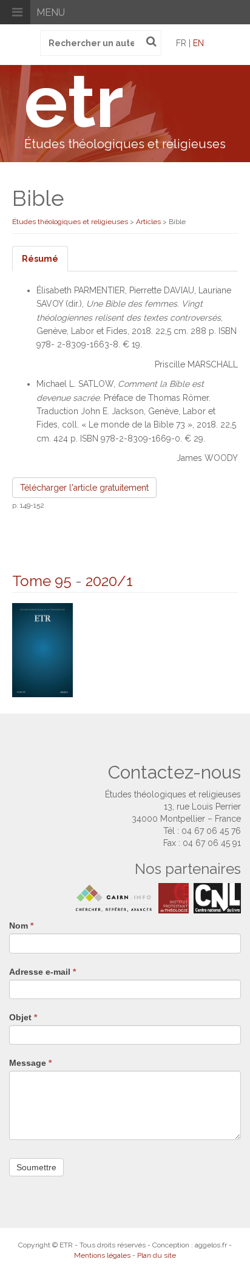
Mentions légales (102, 1255)
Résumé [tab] (40, 259)
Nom (21, 925)
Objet (23, 1017)
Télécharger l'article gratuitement (84, 488)
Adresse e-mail (42, 972)
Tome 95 (42, 581)
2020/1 (109, 581)
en (198, 43)
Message (30, 1063)
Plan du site (156, 1255)
